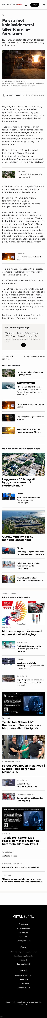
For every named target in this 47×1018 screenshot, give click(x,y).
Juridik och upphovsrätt (23, 956)
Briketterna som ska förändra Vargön (29, 258)
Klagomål (23, 960)
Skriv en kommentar (36, 356)
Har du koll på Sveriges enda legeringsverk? (29, 175)
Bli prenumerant (23, 929)
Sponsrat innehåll (23, 964)
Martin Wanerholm (16, 95)
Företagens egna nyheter (15, 597)
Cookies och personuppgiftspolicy (23, 952)
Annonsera (23, 937)
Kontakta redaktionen (23, 975)
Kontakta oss (24, 979)
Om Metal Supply (23, 987)
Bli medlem (23, 933)
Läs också (21, 171)
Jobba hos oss (23, 983)
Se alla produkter (23, 941)
